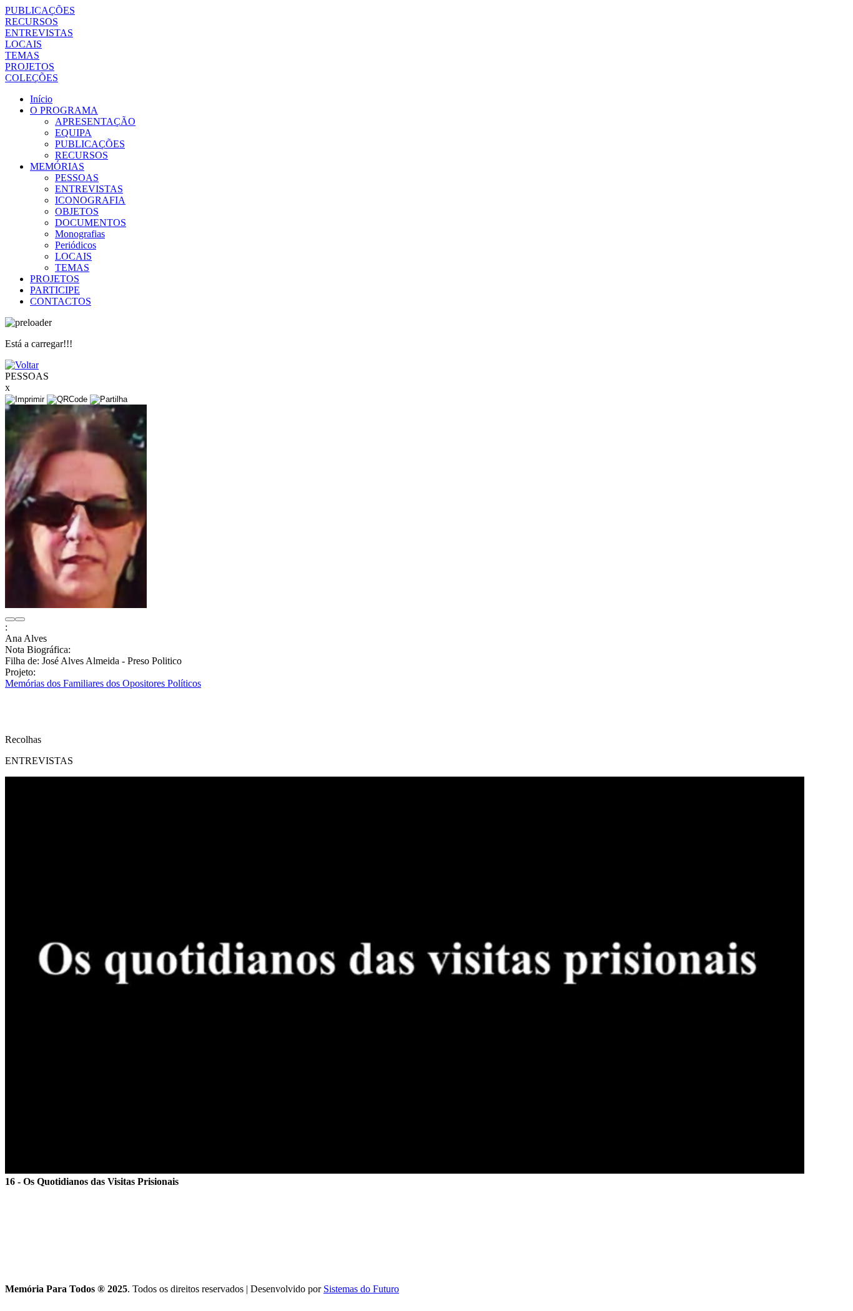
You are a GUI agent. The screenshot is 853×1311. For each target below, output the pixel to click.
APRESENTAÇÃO (95, 121)
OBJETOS (77, 211)
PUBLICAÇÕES (40, 10)
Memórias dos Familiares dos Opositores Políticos (103, 683)
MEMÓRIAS (57, 166)
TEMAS (22, 55)
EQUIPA (73, 132)
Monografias (80, 233)
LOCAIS (23, 44)
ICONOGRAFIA (90, 200)
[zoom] (76, 604)
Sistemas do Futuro (361, 1289)
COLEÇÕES (31, 77)
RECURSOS (31, 21)
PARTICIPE (55, 290)
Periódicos (75, 245)
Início (41, 99)
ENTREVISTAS (39, 32)
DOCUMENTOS (90, 222)
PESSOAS (77, 177)
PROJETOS (29, 66)
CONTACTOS (60, 301)
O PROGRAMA (64, 110)
